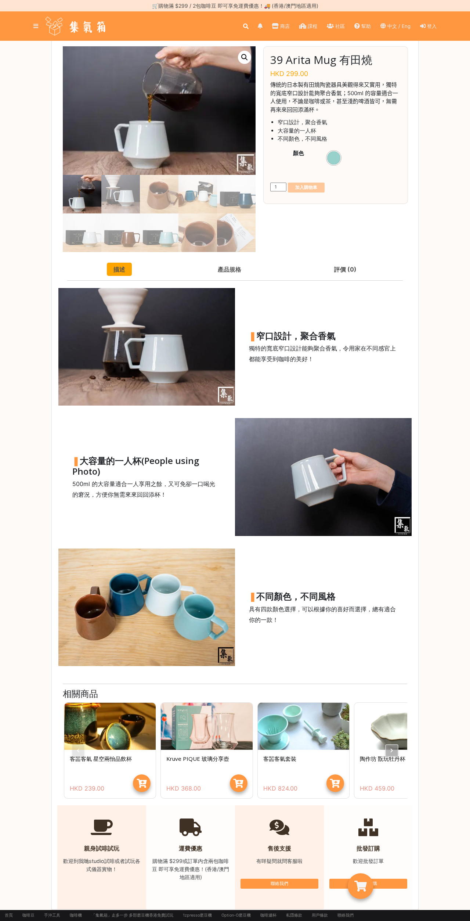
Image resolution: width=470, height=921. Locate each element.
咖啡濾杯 (268, 915)
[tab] (119, 269)
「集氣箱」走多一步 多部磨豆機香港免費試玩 (132, 915)
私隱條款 (294, 915)
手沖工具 (52, 915)
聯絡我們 (279, 883)
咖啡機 (76, 915)
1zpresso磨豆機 (197, 915)
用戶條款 (320, 915)
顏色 (298, 153)
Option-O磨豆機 (236, 915)
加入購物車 (306, 187)
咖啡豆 (28, 915)
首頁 (9, 915)
